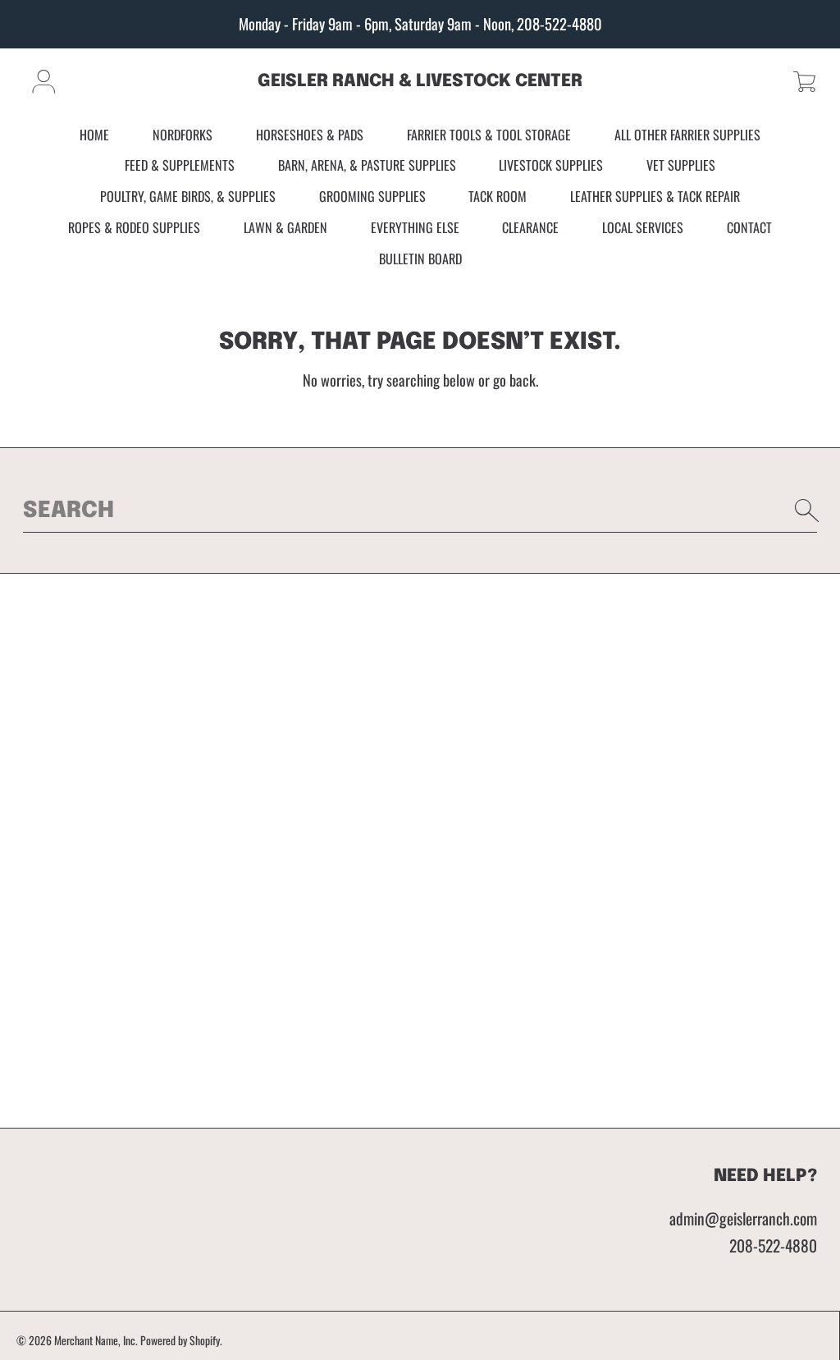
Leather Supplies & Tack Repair (655, 196)
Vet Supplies (680, 165)
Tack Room (497, 196)
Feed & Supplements (180, 165)
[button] (804, 82)
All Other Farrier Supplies (687, 134)
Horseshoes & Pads (309, 134)
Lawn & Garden (285, 227)
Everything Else (415, 227)
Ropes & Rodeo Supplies (134, 227)
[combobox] (420, 510)
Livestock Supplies (551, 165)
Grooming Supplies (372, 196)
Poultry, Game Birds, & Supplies (188, 196)
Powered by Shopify (180, 1340)
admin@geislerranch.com (743, 1218)
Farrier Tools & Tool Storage (489, 134)
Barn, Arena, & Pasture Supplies (367, 165)
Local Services (642, 227)
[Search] (807, 510)
